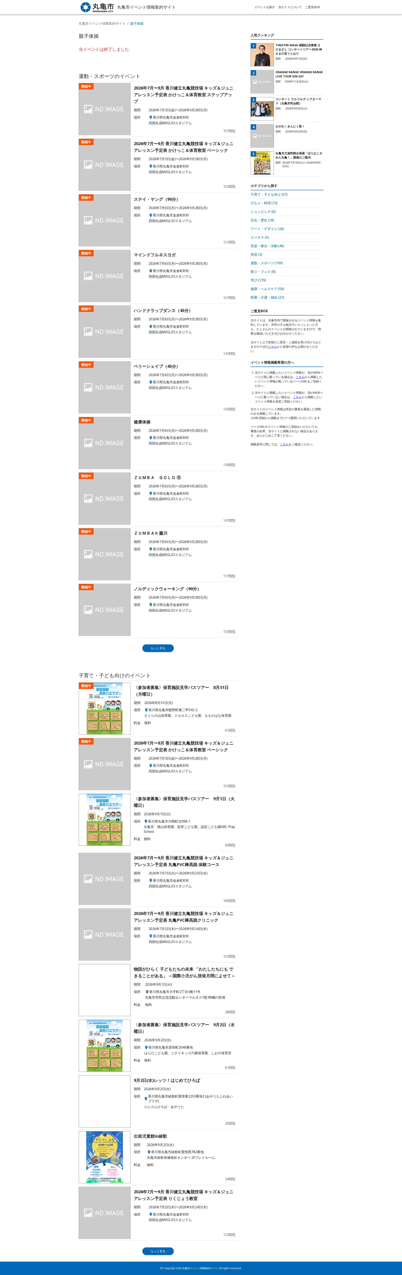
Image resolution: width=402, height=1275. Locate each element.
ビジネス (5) (260, 237)
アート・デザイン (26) (267, 228)
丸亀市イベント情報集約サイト (102, 23)
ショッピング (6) (263, 211)
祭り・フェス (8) (263, 271)
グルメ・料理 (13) (264, 203)
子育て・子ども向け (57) (269, 194)
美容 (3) (256, 254)
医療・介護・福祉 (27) (267, 297)
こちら (272, 347)
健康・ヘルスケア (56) (267, 288)
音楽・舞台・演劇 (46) (267, 246)
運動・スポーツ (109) (267, 263)
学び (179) (258, 280)
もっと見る (158, 648)
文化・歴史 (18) (262, 220)
